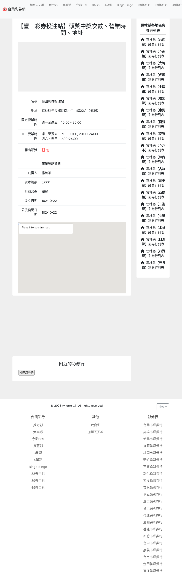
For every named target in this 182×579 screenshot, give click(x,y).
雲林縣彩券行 (152, 487)
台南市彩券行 (152, 557)
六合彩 (95, 425)
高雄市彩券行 (152, 432)
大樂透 (38, 432)
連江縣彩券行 (152, 571)
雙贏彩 (38, 446)
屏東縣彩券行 (152, 501)
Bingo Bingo (38, 467)
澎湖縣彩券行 (152, 522)
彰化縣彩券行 (152, 474)
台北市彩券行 (152, 425)
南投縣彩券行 (152, 480)
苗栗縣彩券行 (152, 467)
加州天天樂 (95, 432)
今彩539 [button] (81, 5)
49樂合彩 (38, 487)
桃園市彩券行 (152, 453)
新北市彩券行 (152, 439)
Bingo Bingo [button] (125, 5)
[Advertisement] (72, 67)
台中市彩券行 (152, 543)
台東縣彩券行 (152, 508)
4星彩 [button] (108, 5)
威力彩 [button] (53, 5)
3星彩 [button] (96, 5)
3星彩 (38, 453)
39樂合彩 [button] (161, 5)
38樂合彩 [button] (144, 5)
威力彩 (38, 425)
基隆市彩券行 (152, 529)
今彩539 (38, 439)
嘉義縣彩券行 (152, 494)
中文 (162, 407)
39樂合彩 (38, 480)
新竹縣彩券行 (152, 460)
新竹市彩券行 (152, 536)
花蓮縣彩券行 (152, 515)
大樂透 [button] (67, 5)
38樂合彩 (38, 474)
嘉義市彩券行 (152, 550)
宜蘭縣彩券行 (152, 446)
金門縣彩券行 (152, 564)
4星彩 (38, 460)
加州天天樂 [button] (37, 5)
